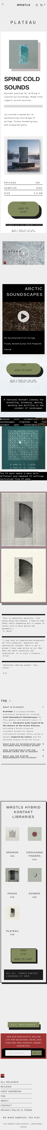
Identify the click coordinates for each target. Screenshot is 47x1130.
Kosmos (34, 893)
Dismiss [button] (23, 1127)
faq (3, 1096)
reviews (6, 1086)
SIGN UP (37, 1053)
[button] (23, 253)
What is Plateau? (13, 707)
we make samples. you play (21, 1117)
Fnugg (12, 893)
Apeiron (12, 852)
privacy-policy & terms (16, 1110)
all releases (10, 1082)
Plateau (12, 931)
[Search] (37, 5)
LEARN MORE (36, 1124)
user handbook (11, 1091)
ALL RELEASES (23, 1024)
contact (6, 1105)
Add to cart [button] (23, 210)
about (5, 1101)
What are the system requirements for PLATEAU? (20, 757)
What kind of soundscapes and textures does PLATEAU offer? (22, 745)
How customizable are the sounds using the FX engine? (20, 751)
